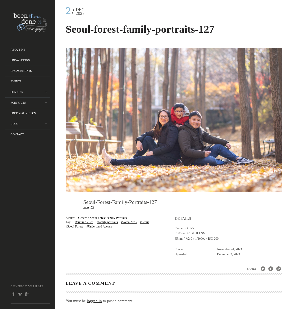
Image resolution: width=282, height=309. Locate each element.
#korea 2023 (129, 222)
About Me (18, 49)
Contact (17, 134)
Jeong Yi (88, 207)
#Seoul (144, 222)
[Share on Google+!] (278, 268)
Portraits (18, 102)
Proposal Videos (23, 113)
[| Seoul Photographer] (30, 30)
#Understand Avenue (99, 226)
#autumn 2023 (84, 222)
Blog (14, 123)
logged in (94, 301)
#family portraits (107, 222)
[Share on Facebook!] (270, 268)
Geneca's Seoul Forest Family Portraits (102, 218)
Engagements (21, 70)
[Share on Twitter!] (263, 268)
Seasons (17, 92)
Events (16, 81)
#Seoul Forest (74, 226)
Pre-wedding (20, 60)
